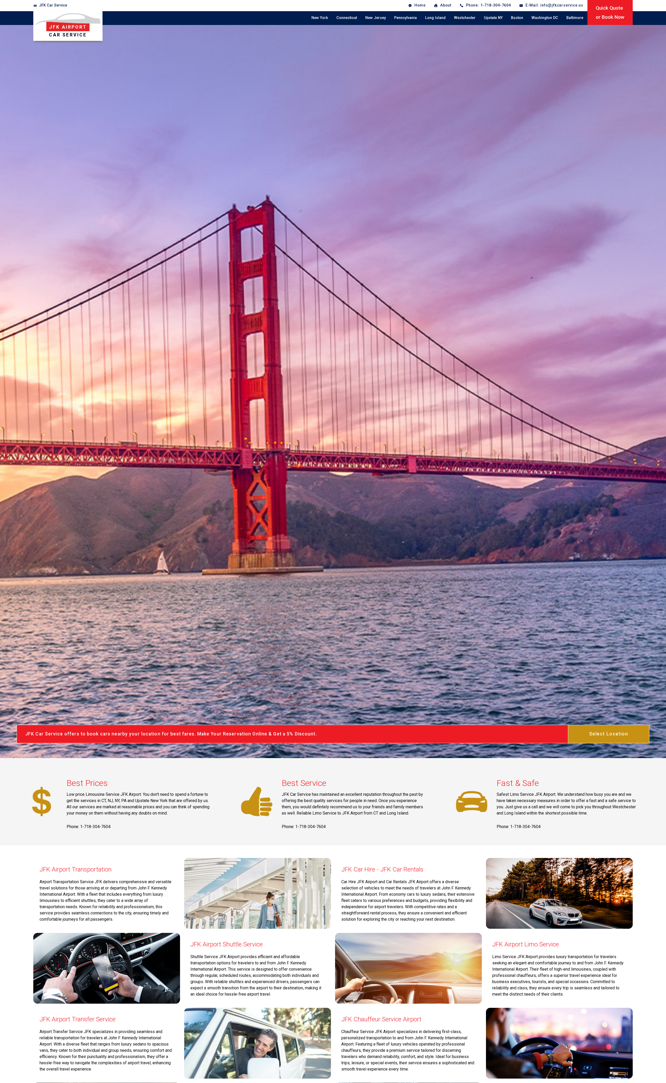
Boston (517, 18)
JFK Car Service (53, 5)
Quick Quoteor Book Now (610, 12)
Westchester (465, 18)
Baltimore (574, 18)
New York (319, 18)
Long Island (435, 18)
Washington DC (544, 18)
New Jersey (375, 18)
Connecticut (346, 18)
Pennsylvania (405, 18)
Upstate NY (493, 18)
